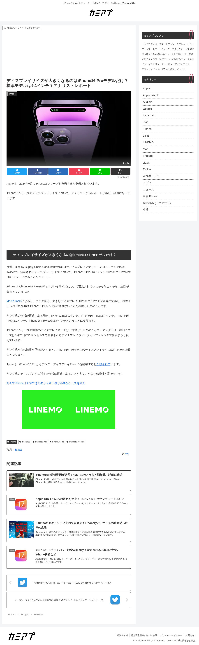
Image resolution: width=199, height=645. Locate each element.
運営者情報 (122, 635)
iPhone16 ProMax (76, 442)
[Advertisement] (69, 54)
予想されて (103, 364)
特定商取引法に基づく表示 (144, 635)
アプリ (147, 182)
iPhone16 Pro (58, 442)
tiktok (146, 162)
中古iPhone (150, 196)
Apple (18, 449)
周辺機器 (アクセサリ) (157, 203)
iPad (145, 122)
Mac (145, 149)
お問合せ (189, 635)
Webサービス (151, 176)
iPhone (13, 442)
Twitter (147, 169)
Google (147, 108)
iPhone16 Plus (41, 442)
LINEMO (148, 142)
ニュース (148, 189)
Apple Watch (151, 95)
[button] (120, 171)
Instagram (149, 115)
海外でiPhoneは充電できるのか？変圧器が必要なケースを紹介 (46, 383)
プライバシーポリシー (171, 635)
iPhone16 (26, 442)
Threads (148, 155)
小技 (145, 209)
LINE (146, 135)
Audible (147, 102)
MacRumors (14, 301)
